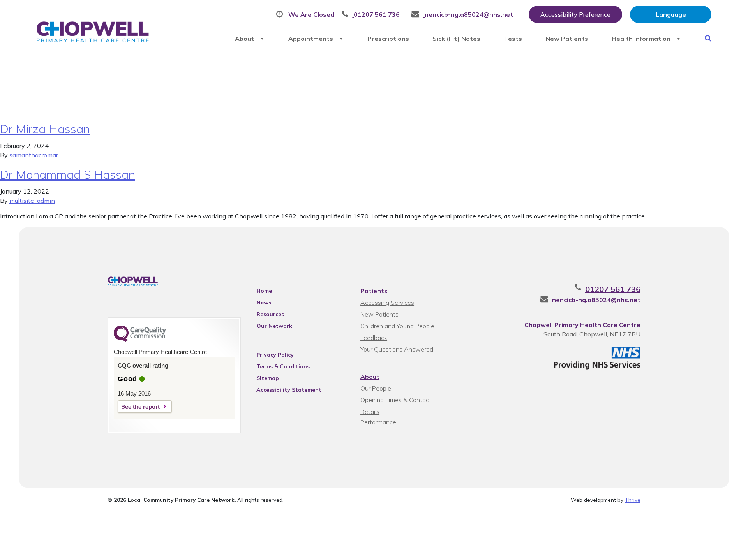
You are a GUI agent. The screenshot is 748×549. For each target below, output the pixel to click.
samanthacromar (33, 155)
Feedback (373, 337)
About (244, 38)
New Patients (566, 38)
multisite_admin (32, 200)
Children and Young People (397, 326)
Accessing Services (387, 302)
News (263, 302)
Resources (270, 314)
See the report (140, 406)
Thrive (632, 499)
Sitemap (267, 378)
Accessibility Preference (575, 14)
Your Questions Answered (396, 349)
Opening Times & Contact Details (395, 401)
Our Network (274, 325)
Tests (513, 38)
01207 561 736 (612, 289)
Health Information (641, 38)
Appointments (310, 38)
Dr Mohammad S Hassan (67, 174)
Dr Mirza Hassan (45, 128)
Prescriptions (388, 38)
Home (264, 290)
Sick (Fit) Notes (456, 38)
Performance (378, 422)
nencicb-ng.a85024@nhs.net (596, 300)
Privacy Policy (275, 354)
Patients (374, 291)
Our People (375, 388)
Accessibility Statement (288, 389)
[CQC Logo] (140, 340)
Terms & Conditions (283, 366)
